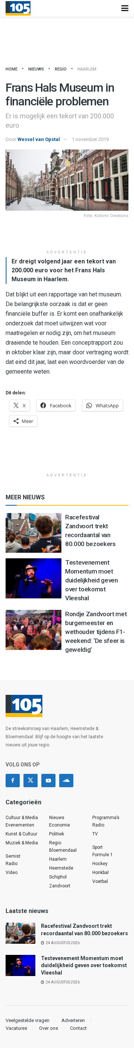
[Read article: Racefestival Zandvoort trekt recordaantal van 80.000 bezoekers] (33, 533)
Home (11, 69)
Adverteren (73, 1020)
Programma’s (105, 817)
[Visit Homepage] (18, 8)
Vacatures (16, 1028)
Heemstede (61, 868)
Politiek (56, 834)
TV (95, 834)
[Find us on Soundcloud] (66, 780)
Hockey (100, 863)
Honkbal (100, 872)
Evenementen (20, 825)
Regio (61, 69)
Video (11, 872)
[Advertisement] (67, 235)
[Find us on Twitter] (30, 780)
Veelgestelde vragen (28, 1020)
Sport (97, 847)
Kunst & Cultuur (21, 834)
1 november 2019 (90, 139)
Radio (11, 863)
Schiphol (58, 877)
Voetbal (100, 881)
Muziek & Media (22, 842)
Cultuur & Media (22, 817)
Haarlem (86, 69)
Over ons (48, 1028)
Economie (59, 825)
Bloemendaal (63, 850)
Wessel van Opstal (38, 139)
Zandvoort (59, 885)
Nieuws (36, 69)
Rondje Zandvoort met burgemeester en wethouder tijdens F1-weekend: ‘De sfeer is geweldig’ (96, 631)
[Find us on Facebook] (13, 780)
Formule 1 (102, 854)
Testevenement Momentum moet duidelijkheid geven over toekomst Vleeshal (91, 580)
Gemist (13, 856)
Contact (78, 1028)
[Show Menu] (124, 8)
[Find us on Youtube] (48, 780)
